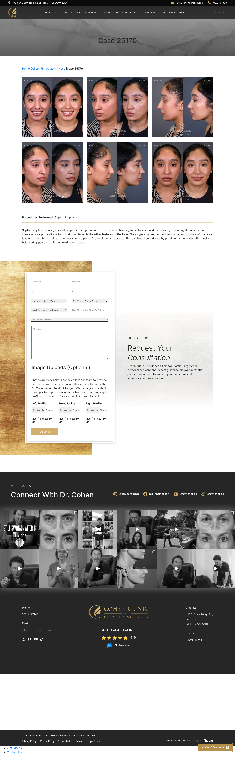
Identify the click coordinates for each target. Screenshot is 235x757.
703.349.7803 (219, 2)
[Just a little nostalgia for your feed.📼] (215, 568)
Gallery (150, 12)
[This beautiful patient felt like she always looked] (58, 529)
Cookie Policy (47, 741)
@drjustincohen (129, 493)
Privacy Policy (29, 741)
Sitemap (79, 741)
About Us (50, 12)
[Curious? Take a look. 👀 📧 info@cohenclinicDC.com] (98, 529)
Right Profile (94, 403)
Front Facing (66, 403)
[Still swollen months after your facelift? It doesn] (19, 529)
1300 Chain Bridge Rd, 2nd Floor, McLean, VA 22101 (39, 2)
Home (26, 68)
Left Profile (38, 403)
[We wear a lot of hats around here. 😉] (58, 568)
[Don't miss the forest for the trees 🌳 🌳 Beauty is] (137, 529)
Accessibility (64, 741)
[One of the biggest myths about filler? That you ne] (98, 568)
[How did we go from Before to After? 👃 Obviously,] (176, 568)
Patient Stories (173, 12)
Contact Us (219, 12)
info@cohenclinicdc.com (190, 2)
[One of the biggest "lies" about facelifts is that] (137, 568)
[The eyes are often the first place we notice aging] (215, 529)
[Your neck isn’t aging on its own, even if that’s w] (176, 529)
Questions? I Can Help (212, 747)
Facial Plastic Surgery (81, 12)
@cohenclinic (188, 493)
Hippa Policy (93, 741)
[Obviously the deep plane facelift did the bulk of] (19, 568)
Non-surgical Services (120, 12)
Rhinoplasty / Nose (53, 68)
